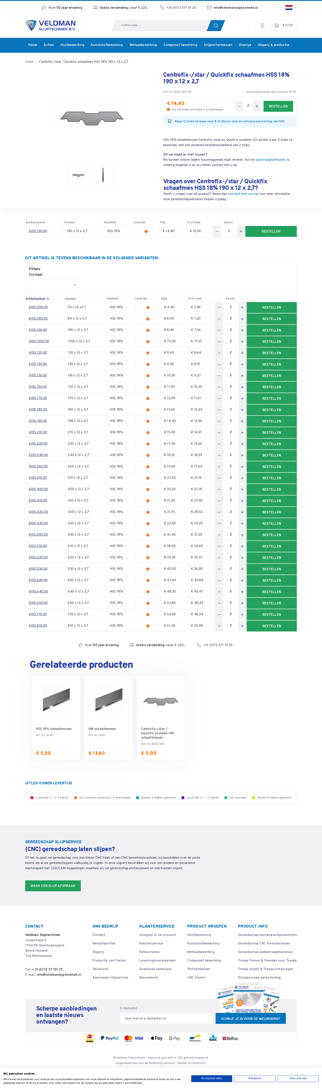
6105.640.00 (38, 592)
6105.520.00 (38, 558)
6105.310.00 (38, 478)
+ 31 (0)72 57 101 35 (47, 970)
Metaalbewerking (201, 952)
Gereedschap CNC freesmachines (264, 944)
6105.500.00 (38, 535)
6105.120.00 (38, 353)
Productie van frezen (109, 961)
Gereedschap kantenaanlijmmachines (267, 935)
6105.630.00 (38, 580)
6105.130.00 (38, 364)
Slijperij (98, 952)
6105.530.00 (38, 569)
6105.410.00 (38, 501)
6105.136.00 (38, 376)
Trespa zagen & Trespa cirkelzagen (265, 969)
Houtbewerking (199, 935)
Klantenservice (151, 944)
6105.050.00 (38, 307)
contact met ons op (243, 194)
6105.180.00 (38, 410)
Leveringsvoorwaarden (157, 961)
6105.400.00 (38, 489)
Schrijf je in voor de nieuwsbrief (250, 1019)
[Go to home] (50, 25)
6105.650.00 (38, 603)
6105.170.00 (38, 398)
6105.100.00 (38, 330)
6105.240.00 (38, 455)
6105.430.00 (38, 523)
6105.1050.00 (39, 341)
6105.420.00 (38, 512)
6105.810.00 (38, 626)
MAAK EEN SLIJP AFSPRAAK (53, 886)
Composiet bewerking (204, 961)
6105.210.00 (38, 432)
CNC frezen (196, 978)
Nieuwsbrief (148, 978)
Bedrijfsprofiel (103, 944)
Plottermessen (198, 969)
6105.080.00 (38, 319)
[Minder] (239, 106)
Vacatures (100, 969)
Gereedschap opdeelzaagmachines (265, 952)
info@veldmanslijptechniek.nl (236, 8)
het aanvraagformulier (267, 160)
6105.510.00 (38, 546)
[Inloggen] (263, 25)
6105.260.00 (38, 467)
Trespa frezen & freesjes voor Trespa (267, 961)
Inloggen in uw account (157, 935)
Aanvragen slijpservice (110, 978)
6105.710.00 (38, 614)
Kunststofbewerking (203, 944)
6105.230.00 (38, 444)
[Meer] (256, 106)
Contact (99, 935)
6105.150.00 (38, 387)
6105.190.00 (38, 231)
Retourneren (149, 952)
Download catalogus (155, 969)
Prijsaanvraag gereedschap (259, 978)
